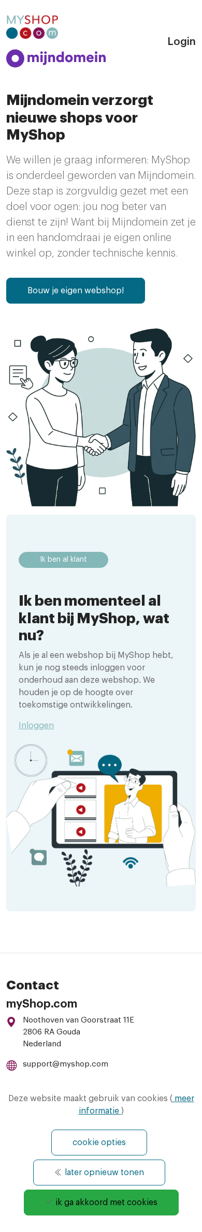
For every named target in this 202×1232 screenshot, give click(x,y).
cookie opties (99, 1142)
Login (181, 42)
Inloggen (36, 726)
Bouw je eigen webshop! (75, 291)
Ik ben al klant (63, 559)
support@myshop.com (65, 1064)
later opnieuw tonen (103, 1172)
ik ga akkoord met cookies (105, 1202)
